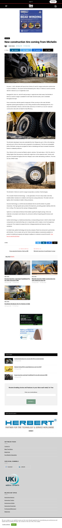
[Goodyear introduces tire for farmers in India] (17, 293)
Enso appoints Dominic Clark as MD (19, 251)
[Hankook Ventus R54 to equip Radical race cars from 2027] (9, 369)
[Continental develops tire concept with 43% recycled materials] (9, 361)
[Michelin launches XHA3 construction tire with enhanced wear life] (44, 268)
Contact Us (7, 446)
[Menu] (6, 6)
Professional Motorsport (10, 509)
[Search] (55, 6)
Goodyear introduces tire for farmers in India (17, 304)
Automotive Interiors (9, 497)
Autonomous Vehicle (9, 503)
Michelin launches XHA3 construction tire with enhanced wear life (43, 279)
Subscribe (53, 1)
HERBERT (31, 431)
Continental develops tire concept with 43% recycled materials (29, 359)
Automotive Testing (9, 500)
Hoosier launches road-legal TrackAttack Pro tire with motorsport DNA (17, 279)
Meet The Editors (9, 449)
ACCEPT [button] (14, 524)
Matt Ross (12, 46)
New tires (7, 38)
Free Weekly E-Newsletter (11, 455)
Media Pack (7, 452)
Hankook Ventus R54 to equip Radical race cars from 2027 (28, 367)
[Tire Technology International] (31, 6)
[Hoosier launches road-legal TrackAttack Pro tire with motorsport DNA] (17, 268)
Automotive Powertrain (10, 506)
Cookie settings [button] (6, 524)
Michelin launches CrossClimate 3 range (44, 251)
